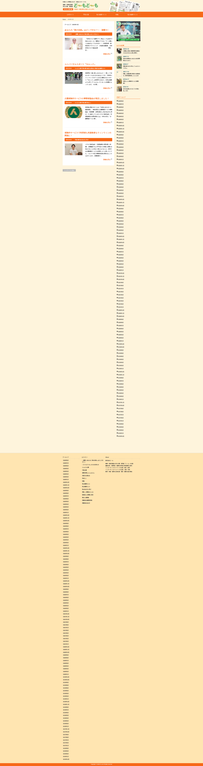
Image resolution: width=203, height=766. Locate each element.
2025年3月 (121, 153)
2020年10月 (121, 316)
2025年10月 (121, 131)
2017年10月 (121, 405)
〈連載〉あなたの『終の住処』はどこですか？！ (87, 34)
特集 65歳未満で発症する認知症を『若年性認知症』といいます (131, 74)
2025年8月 (121, 138)
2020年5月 (121, 331)
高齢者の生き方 (86, 503)
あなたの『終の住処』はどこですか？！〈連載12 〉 (87, 29)
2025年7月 (121, 141)
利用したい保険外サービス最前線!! (131, 82)
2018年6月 (121, 384)
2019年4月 (121, 362)
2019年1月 (121, 368)
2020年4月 (121, 334)
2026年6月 (121, 107)
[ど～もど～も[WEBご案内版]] (80, 9)
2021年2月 (121, 304)
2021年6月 (121, 291)
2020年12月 (121, 310)
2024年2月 (121, 193)
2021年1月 (121, 307)
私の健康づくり (101, 68)
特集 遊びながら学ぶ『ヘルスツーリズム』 (131, 67)
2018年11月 (121, 374)
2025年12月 (121, 125)
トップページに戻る (69, 170)
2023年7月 (121, 214)
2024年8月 (121, 175)
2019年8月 (121, 353)
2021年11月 (121, 276)
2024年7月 (121, 178)
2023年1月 (121, 233)
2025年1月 (121, 159)
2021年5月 (121, 294)
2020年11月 (121, 313)
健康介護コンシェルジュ (88, 472)
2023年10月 (121, 205)
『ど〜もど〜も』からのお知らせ (90, 464)
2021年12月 (121, 273)
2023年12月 (121, 199)
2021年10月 (121, 279)
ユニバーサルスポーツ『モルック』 (80, 64)
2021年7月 (121, 288)
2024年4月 (121, 187)
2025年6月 (121, 144)
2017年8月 (121, 411)
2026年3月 (121, 116)
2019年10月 (121, 347)
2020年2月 (121, 337)
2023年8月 (121, 211)
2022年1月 (121, 270)
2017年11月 (121, 402)
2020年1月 (121, 341)
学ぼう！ (89, 102)
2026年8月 (121, 101)
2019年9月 (121, 350)
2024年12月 (121, 162)
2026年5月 (121, 110)
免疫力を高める (90, 68)
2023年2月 (121, 230)
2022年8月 (121, 248)
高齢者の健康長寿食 (87, 500)
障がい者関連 (85, 497)
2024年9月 (121, 171)
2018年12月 (121, 371)
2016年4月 (121, 427)
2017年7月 (121, 414)
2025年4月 (121, 150)
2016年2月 (121, 430)
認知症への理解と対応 (87, 494)
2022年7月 (121, 251)
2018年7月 (121, 381)
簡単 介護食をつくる (87, 492)
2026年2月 (121, 119)
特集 (96, 68)
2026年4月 (121, 113)
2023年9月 (121, 208)
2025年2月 (121, 156)
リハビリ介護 (78, 68)
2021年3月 (121, 301)
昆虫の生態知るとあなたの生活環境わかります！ (131, 59)
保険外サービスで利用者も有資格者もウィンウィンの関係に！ (88, 134)
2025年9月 (121, 134)
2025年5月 (121, 147)
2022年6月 (121, 254)
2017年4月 (121, 417)
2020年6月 (121, 328)
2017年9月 (121, 408)
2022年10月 (121, 242)
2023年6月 (121, 218)
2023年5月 (121, 221)
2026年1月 (121, 122)
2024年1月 (121, 196)
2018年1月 (121, 399)
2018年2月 (121, 396)
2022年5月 (121, 258)
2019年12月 (121, 344)
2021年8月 (121, 285)
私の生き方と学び (84, 139)
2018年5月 (121, 387)
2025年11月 (121, 128)
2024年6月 (121, 181)
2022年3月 (121, 264)
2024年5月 (121, 184)
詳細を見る (106, 54)
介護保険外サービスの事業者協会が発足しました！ (87, 98)
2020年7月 (121, 325)
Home (64, 19)
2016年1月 (121, 433)
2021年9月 (121, 282)
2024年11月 (121, 165)
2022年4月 (121, 261)
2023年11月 (121, 202)
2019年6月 (121, 356)
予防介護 (84, 68)
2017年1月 (121, 420)
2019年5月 (121, 359)
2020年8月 (121, 322)
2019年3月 (121, 365)
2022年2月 (121, 267)
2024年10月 (121, 168)
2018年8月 (121, 377)
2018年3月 (121, 393)
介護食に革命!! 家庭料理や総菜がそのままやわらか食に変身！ (131, 52)
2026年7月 (121, 104)
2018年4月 (121, 390)
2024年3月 (121, 190)
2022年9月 (121, 245)
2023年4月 (121, 224)
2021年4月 (121, 298)
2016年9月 (121, 424)
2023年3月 (121, 227)
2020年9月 (121, 319)
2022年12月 (121, 236)
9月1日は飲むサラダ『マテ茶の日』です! (131, 89)
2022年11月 (121, 239)
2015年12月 (121, 436)
